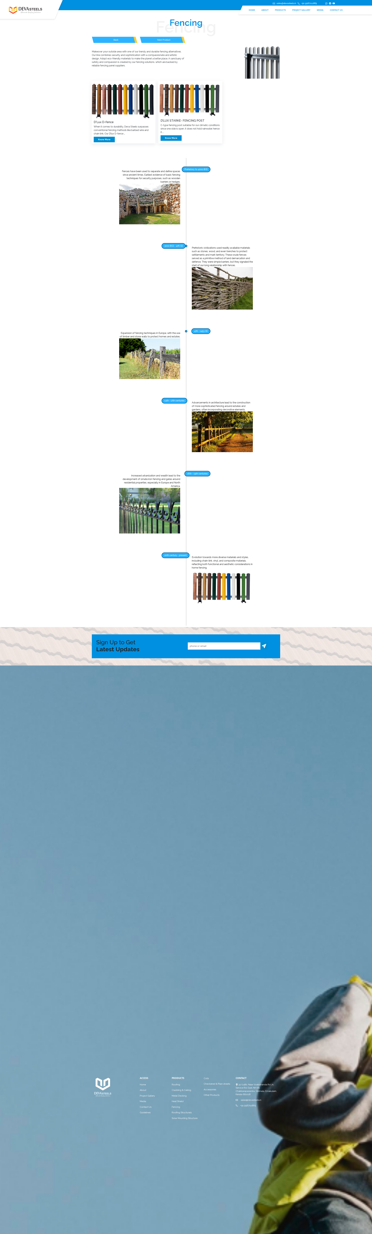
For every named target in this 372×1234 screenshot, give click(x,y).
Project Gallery (301, 10)
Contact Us (336, 10)
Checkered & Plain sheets (217, 1084)
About (265, 10)
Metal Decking (179, 1095)
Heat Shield (178, 1101)
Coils (206, 1078)
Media (320, 10)
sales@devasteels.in (286, 3)
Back (115, 39)
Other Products (211, 1095)
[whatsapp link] (326, 4)
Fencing (176, 1107)
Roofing (176, 1084)
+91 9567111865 (309, 3)
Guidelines (145, 1112)
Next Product (163, 39)
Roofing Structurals (182, 1112)
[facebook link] (329, 4)
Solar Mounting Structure (184, 1118)
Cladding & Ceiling (181, 1090)
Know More (104, 139)
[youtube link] (333, 4)
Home (252, 10)
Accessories (210, 1089)
